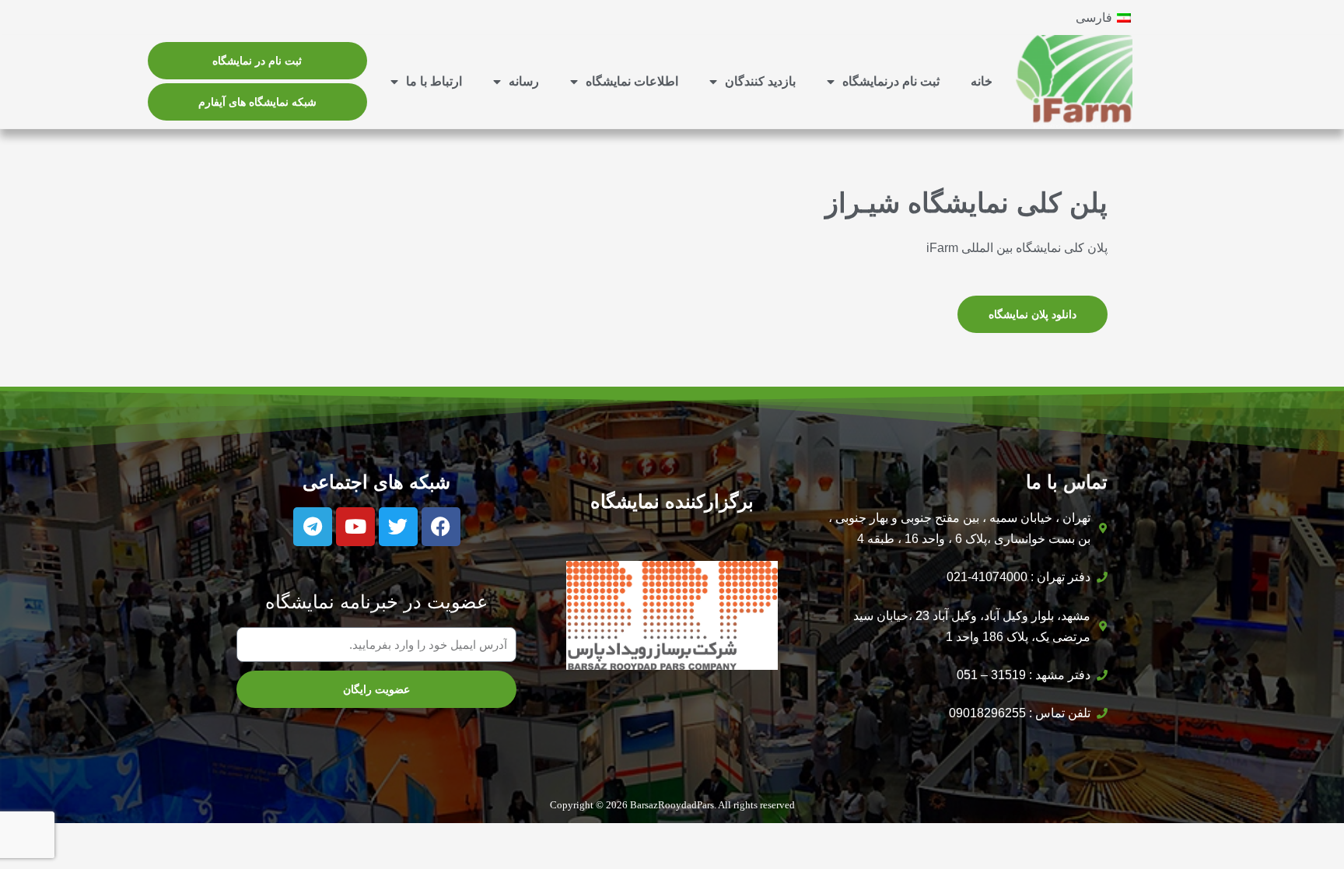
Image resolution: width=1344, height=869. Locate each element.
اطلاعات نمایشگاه (632, 81)
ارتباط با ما (434, 81)
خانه (981, 81)
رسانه (524, 81)
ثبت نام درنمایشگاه (891, 81)
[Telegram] (312, 526)
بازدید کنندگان (760, 81)
